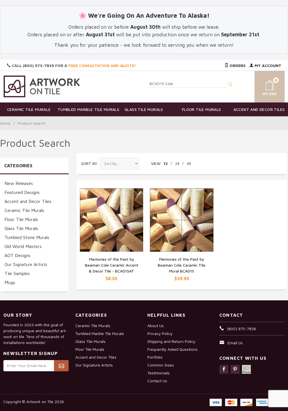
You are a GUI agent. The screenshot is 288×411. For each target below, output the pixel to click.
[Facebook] (223, 369)
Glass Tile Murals (144, 109)
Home (5, 123)
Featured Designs (22, 192)
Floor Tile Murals (201, 109)
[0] (265, 86)
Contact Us (157, 380)
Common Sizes (160, 365)
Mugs (9, 282)
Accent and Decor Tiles (259, 109)
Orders (237, 65)
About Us (155, 325)
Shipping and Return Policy (171, 341)
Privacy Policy (160, 333)
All (189, 163)
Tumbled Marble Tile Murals (86, 109)
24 (177, 163)
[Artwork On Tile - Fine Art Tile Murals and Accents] (41, 86)
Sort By (89, 163)
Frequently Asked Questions (172, 349)
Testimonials (158, 372)
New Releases (18, 183)
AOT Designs (17, 255)
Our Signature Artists (25, 264)
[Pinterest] (235, 369)
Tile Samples (17, 273)
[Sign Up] (61, 365)
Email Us (235, 342)
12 (165, 163)
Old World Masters (23, 246)
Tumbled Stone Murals (26, 237)
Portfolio (155, 357)
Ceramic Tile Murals (29, 109)
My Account (267, 65)
